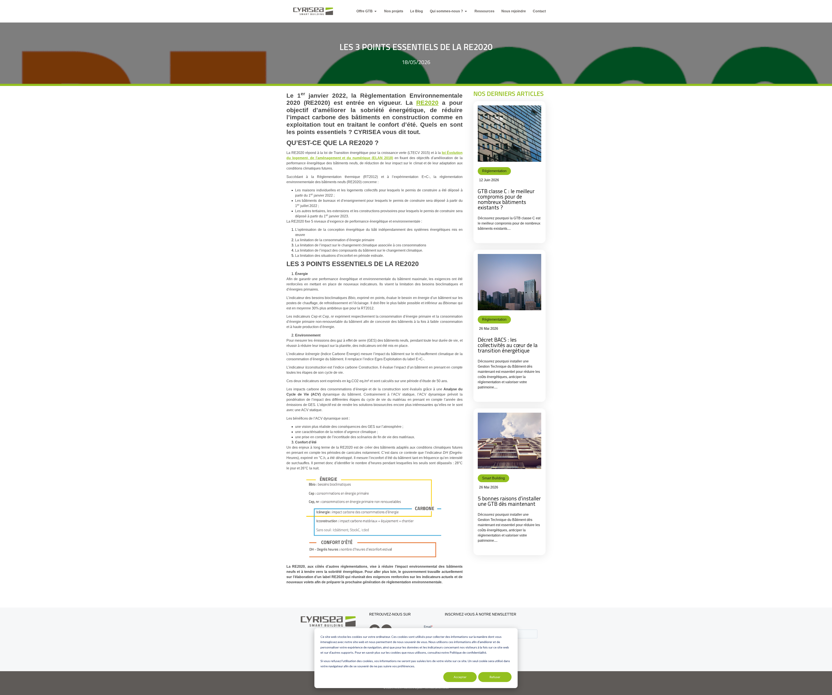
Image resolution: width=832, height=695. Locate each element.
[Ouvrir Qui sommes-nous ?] (466, 11)
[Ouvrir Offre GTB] (375, 11)
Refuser (494, 677)
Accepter (460, 677)
